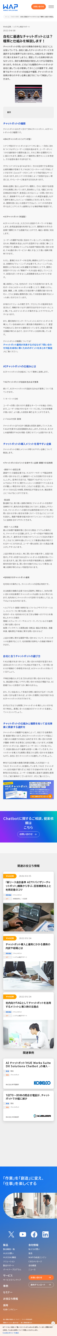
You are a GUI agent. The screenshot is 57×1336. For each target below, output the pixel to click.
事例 (5, 1286)
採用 (5, 1305)
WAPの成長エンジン (37, 1257)
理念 (30, 1253)
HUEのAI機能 (9, 1257)
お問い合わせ (38, 6)
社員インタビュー (10, 1309)
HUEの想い (8, 1253)
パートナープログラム (12, 1270)
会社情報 (33, 1245)
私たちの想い (34, 1249)
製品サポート (8, 1265)
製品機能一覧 (9, 1249)
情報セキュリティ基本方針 (11, 1322)
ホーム (7, 16)
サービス (8, 1275)
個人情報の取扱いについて (11, 1319)
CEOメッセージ (35, 1261)
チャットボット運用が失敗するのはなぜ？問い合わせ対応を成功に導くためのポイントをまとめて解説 (27, 346)
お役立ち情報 (15, 16)
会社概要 (32, 1265)
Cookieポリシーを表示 (11, 1333)
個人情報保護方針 (26, 1322)
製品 (5, 1245)
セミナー (7, 1292)
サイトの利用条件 (27, 1319)
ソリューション (9, 1261)
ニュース (32, 1270)
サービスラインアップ (12, 1280)
